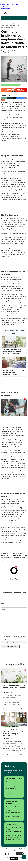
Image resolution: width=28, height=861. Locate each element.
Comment (3, 616)
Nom (2, 596)
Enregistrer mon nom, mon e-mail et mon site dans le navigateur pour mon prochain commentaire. (14, 637)
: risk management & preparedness (13, 840)
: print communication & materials (13, 789)
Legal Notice (10, 848)
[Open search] (23, 13)
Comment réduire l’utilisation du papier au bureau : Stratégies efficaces (13, 732)
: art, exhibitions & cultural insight (14, 832)
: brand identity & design (13, 781)
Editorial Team (9, 50)
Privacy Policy (18, 848)
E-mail (3, 603)
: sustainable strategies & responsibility (13, 828)
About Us (4, 848)
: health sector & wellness (13, 835)
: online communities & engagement (13, 792)
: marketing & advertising (12, 784)
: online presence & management (12, 817)
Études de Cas (4, 6)
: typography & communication (14, 786)
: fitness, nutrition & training (13, 837)
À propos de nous (5, 8)
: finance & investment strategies (13, 809)
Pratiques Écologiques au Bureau (9, 3)
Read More (22, 708)
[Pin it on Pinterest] (25, 57)
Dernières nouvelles (8, 18)
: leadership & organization (13, 806)
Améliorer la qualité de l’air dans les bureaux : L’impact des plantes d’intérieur (14, 688)
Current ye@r (5, 650)
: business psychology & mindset (13, 813)
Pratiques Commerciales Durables (9, 4)
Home (2, 24)
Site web (3, 609)
